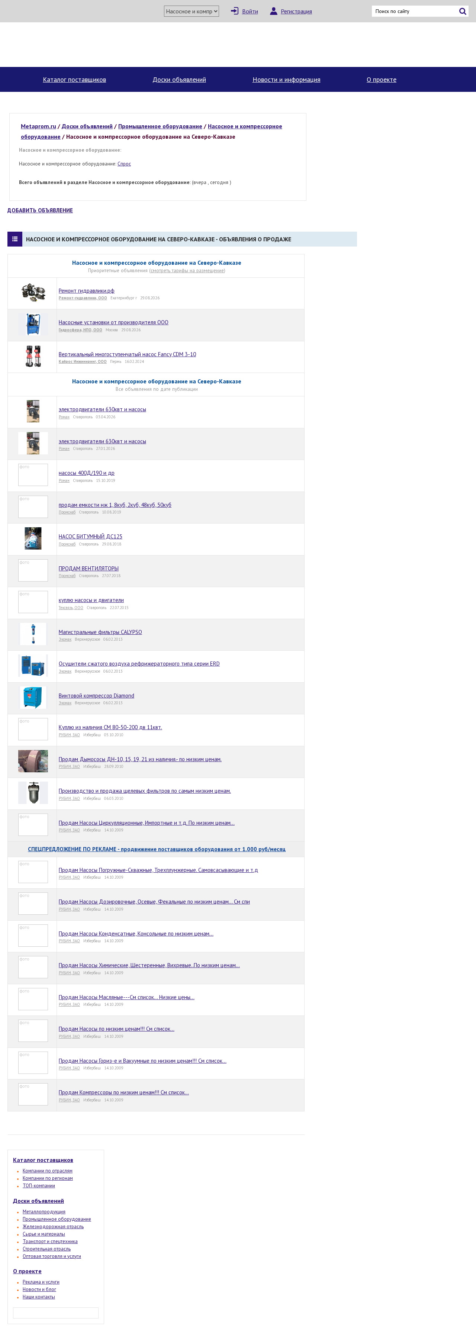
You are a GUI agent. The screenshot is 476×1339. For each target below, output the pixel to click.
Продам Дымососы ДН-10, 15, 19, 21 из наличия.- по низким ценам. (140, 759)
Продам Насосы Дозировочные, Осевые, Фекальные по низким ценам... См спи (154, 901)
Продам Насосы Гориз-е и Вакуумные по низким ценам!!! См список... (142, 1060)
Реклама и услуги (41, 1282)
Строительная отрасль (47, 1249)
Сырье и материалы (44, 1234)
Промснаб (67, 512)
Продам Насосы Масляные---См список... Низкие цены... (126, 997)
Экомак (65, 639)
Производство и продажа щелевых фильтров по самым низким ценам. (145, 790)
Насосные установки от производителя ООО (113, 322)
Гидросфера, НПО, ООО (80, 329)
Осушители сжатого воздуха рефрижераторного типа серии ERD (139, 663)
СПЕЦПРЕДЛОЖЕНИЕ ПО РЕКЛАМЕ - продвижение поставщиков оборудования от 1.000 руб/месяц (157, 849)
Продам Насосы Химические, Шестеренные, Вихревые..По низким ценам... (149, 965)
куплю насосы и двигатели (91, 599)
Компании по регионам (48, 1178)
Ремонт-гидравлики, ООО (83, 297)
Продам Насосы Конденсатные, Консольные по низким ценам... (136, 933)
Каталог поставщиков (74, 79)
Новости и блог (39, 1289)
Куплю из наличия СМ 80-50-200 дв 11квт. (110, 727)
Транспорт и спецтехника (50, 1241)
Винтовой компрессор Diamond (96, 695)
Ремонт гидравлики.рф (87, 290)
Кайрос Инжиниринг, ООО (83, 361)
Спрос (124, 163)
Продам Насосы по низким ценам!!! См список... (116, 1028)
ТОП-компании (39, 1185)
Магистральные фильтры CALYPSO (100, 631)
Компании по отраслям (48, 1171)
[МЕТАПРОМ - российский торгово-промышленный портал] (73, 44)
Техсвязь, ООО (71, 607)
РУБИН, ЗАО (69, 734)
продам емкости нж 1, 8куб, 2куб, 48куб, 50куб (115, 504)
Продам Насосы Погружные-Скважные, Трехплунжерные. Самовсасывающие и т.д (158, 869)
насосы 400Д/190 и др (87, 472)
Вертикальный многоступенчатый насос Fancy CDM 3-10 (127, 354)
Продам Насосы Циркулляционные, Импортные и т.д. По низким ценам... (147, 822)
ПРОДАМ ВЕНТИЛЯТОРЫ (89, 568)
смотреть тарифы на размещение (187, 270)
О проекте (381, 79)
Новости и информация (287, 79)
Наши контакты (39, 1297)
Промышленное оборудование (57, 1219)
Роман (64, 416)
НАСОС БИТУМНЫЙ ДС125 (90, 536)
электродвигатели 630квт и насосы (102, 409)
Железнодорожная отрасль (53, 1226)
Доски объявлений (179, 79)
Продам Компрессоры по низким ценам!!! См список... (124, 1092)
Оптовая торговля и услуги (52, 1256)
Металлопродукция (44, 1211)
